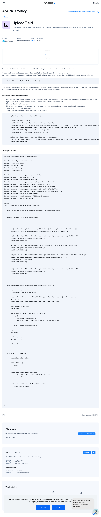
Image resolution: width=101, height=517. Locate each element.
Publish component (74, 11)
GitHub (33, 41)
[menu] (3, 3)
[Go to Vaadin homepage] (50, 3)
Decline (43, 507)
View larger (50, 56)
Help (93, 11)
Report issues (86, 11)
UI (3, 415)
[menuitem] (87, 452)
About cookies (66, 501)
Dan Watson (9, 41)
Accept (58, 507)
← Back (5, 17)
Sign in (96, 3)
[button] (15, 452)
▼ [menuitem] (93, 452)
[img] (3, 41)
